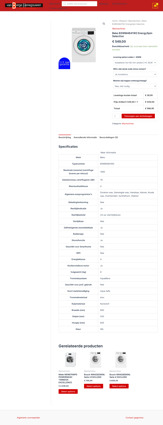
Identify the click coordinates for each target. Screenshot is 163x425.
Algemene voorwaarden (28, 417)
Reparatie (103, 3)
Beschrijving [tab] (65, 137)
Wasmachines (134, 21)
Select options (68, 391)
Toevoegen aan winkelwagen (138, 116)
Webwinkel (54, 3)
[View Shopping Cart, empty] (155, 5)
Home (115, 21)
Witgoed (123, 21)
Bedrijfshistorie (119, 3)
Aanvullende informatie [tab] (85, 137)
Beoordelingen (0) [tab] (109, 137)
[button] (104, 23)
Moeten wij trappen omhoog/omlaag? (130, 81)
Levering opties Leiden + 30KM (127, 57)
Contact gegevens (58, 8)
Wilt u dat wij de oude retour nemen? (129, 69)
